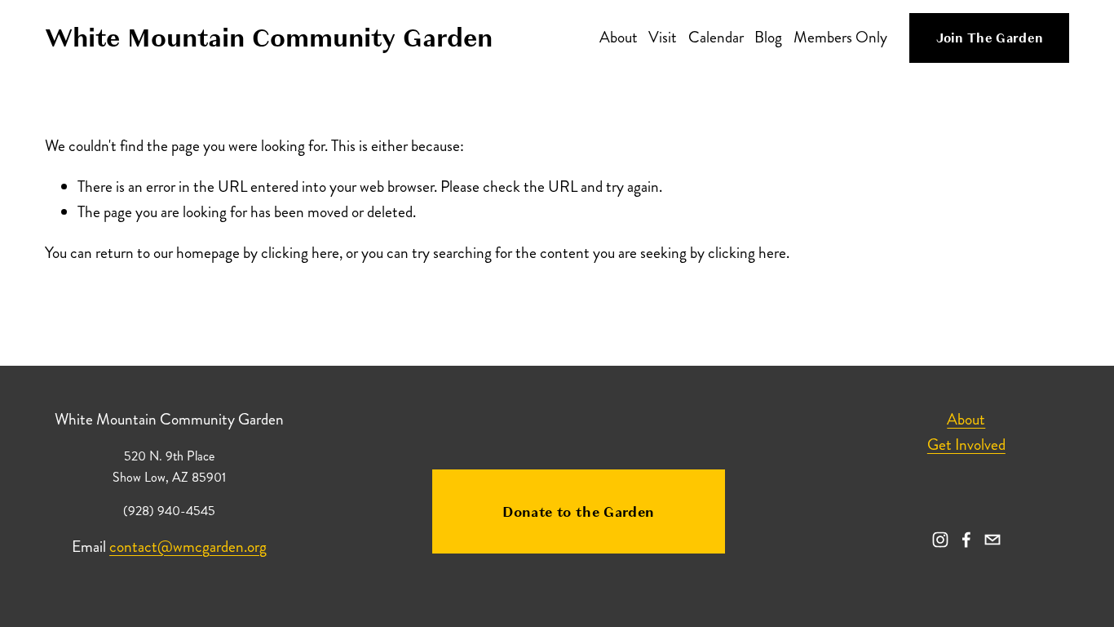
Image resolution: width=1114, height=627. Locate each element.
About (618, 37)
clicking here (300, 253)
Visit (662, 37)
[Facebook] (966, 539)
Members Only (840, 37)
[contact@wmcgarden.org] (992, 539)
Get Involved (966, 445)
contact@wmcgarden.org (188, 547)
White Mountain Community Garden (269, 38)
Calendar (716, 37)
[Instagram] (940, 539)
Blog (768, 37)
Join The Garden (990, 38)
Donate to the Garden (578, 512)
